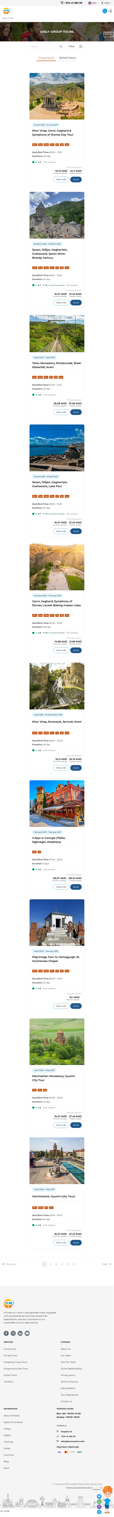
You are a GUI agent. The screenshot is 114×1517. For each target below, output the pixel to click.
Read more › (8, 18)
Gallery (7, 1428)
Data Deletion (68, 1388)
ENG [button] (94, 3)
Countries (9, 1455)
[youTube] (27, 1333)
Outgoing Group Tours (15, 1362)
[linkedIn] (20, 1333)
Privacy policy (68, 1375)
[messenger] (99, 1496)
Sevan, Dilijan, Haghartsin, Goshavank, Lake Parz (49, 484)
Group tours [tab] (46, 57)
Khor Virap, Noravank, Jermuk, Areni (57, 721)
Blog (6, 1461)
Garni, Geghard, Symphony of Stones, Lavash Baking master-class (56, 603)
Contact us (66, 1401)
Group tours (10, 1349)
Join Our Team (68, 1362)
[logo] (6, 11)
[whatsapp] (99, 1501)
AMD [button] (107, 3)
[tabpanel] (57, 668)
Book (77, 179)
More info (62, 179)
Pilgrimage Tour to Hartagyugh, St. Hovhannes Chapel (56, 959)
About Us (65, 1349)
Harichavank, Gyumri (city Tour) (53, 1196)
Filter (72, 46)
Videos (7, 1435)
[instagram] (13, 1333)
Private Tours (10, 1355)
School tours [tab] (67, 57)
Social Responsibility (71, 1368)
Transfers (8, 1381)
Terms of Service (69, 1381)
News (6, 1468)
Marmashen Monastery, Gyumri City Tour (53, 1078)
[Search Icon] (104, 11)
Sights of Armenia (13, 1422)
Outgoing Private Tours (16, 1368)
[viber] (99, 1506)
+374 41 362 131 (73, 2)
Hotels (7, 1448)
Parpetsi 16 (66, 1432)
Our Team (66, 1355)
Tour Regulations (69, 1394)
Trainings (8, 1441)
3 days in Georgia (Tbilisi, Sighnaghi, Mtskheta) (48, 840)
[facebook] (6, 1333)
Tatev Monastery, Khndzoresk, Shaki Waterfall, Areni (56, 365)
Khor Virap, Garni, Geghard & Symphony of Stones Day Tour (52, 132)
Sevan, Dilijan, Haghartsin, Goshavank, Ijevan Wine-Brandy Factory (49, 253)
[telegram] (99, 1512)
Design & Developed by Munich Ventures (84, 1487)
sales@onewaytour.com (72, 1441)
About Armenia (12, 1415)
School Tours (10, 1375)
